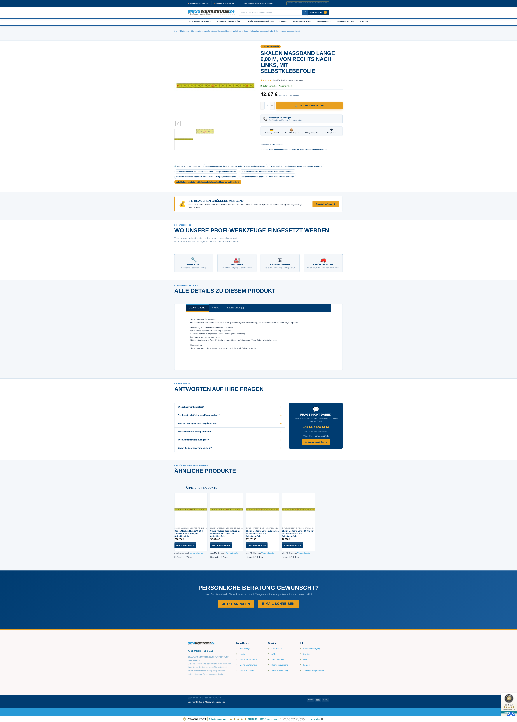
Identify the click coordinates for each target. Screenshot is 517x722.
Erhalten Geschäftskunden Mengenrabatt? (199, 415)
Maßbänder (184, 31)
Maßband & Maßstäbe (229, 22)
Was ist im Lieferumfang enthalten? (195, 431)
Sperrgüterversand (279, 665)
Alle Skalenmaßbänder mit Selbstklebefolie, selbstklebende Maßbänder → (207, 182)
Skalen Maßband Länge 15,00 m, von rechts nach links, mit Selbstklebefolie (189, 533)
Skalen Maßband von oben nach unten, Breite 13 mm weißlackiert (268, 177)
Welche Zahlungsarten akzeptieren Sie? (197, 423)
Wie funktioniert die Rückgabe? (193, 439)
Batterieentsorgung (312, 648)
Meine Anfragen (247, 670)
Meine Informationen (249, 659)
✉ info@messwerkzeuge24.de (316, 436)
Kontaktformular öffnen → (316, 442)
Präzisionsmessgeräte (260, 22)
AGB (273, 654)
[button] (308, 3)
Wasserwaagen (301, 22)
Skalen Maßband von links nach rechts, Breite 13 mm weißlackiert (268, 172)
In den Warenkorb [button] (185, 545)
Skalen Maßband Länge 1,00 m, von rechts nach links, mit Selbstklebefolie (298, 533)
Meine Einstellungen (248, 665)
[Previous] (179, 85)
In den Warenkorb (312, 105)
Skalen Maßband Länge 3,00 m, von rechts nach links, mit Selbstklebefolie (262, 533)
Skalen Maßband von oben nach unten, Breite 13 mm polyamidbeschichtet (206, 177)
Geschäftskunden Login (200, 698)
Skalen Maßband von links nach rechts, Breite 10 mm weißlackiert (297, 166)
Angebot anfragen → (325, 204)
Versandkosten (196, 553)
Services (307, 654)
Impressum (276, 648)
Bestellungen (245, 648)
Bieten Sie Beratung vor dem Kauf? (195, 448)
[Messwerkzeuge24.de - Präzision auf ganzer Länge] (211, 12)
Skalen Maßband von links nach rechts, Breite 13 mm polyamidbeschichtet (206, 172)
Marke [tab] (215, 308)
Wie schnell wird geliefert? (191, 407)
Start (176, 31)
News (306, 659)
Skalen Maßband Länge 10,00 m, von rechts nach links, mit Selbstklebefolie (225, 533)
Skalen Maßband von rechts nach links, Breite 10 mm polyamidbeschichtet (272, 31)
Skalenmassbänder (199, 22)
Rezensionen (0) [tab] (235, 308)
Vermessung (323, 22)
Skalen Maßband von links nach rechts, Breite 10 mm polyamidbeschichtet (235, 166)
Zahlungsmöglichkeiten (313, 670)
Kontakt (364, 22)
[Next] (251, 85)
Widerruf (218, 698)
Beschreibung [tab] (197, 308)
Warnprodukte (344, 22)
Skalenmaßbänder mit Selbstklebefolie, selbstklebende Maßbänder (216, 31)
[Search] (305, 12)
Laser (283, 22)
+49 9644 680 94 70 (316, 427)
